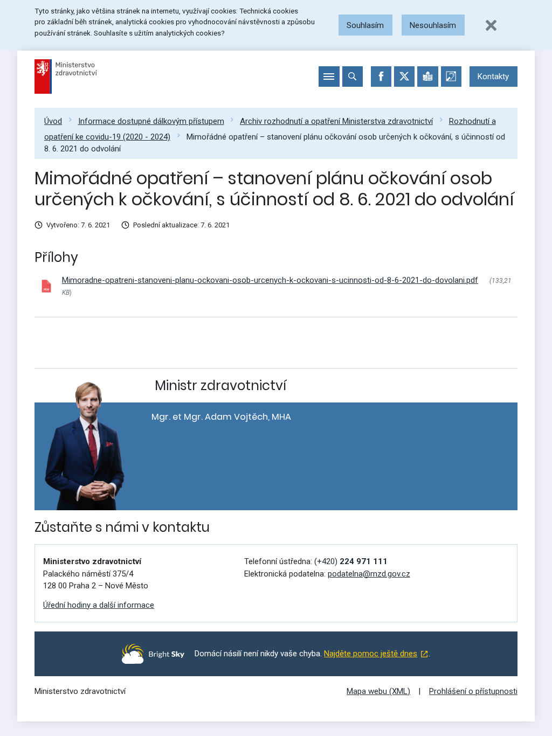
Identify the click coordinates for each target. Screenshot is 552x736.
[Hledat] (352, 76)
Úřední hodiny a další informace (98, 605)
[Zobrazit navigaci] (329, 76)
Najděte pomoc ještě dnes (370, 653)
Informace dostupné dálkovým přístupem (151, 121)
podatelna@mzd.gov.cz (369, 574)
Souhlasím (365, 25)
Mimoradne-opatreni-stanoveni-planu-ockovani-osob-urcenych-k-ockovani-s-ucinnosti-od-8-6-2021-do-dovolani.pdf (270, 280)
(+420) (351, 561)
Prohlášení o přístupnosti (473, 691)
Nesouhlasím (433, 25)
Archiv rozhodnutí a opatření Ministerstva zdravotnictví (336, 121)
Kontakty (493, 76)
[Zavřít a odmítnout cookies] (491, 25)
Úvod (53, 121)
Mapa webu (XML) (378, 691)
